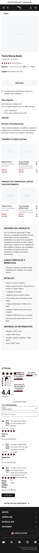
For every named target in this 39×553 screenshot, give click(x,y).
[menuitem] (4, 542)
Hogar (6, 13)
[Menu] (4, 8)
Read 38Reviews (16, 63)
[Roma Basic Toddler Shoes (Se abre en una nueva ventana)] (3, 423)
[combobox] (19, 408)
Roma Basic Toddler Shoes (8, 423)
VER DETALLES (27, 2)
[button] (7, 378)
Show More (8, 495)
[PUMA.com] (20, 8)
